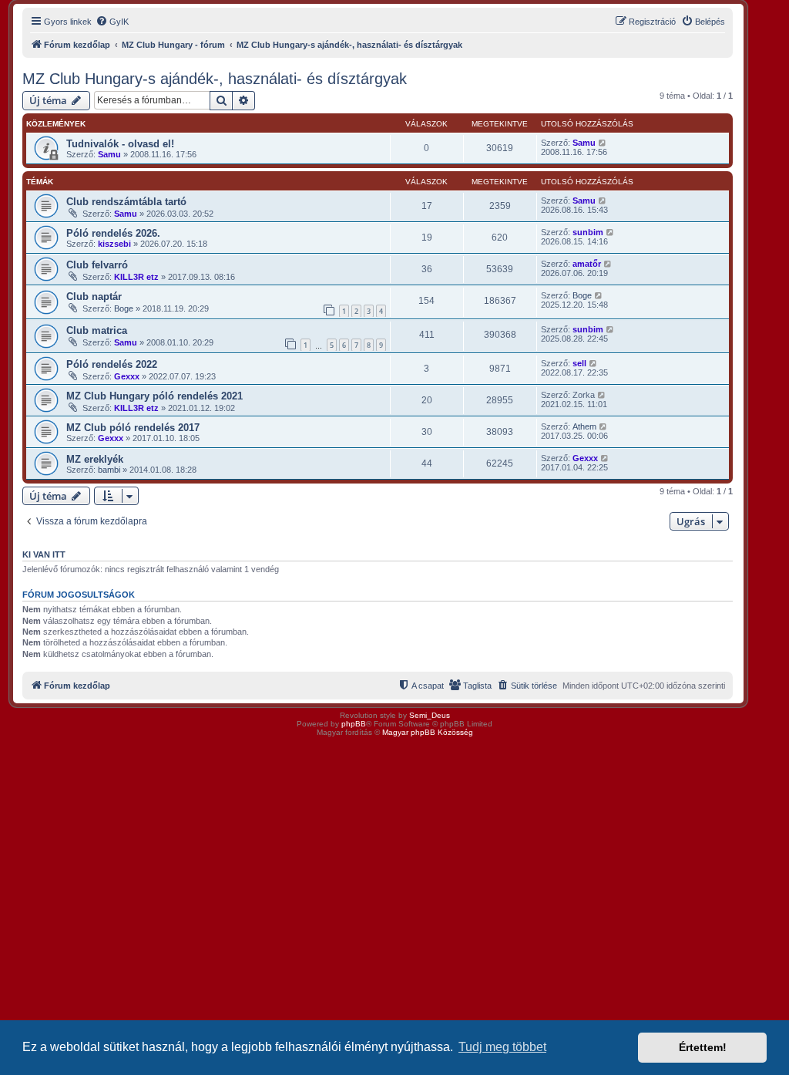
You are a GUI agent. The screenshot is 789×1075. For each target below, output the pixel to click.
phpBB (353, 723)
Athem (584, 426)
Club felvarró (97, 265)
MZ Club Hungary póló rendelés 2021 (154, 396)
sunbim (587, 232)
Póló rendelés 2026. (113, 233)
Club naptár (94, 296)
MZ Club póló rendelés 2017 (133, 427)
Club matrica (96, 330)
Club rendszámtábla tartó (126, 201)
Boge (123, 308)
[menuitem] (112, 21)
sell (579, 363)
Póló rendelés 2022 (111, 364)
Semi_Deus (429, 715)
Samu (109, 154)
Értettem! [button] (703, 1047)
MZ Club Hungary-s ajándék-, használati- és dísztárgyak (214, 78)
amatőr (586, 263)
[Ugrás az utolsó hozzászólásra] (603, 142)
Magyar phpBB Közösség (427, 732)
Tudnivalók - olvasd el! (120, 144)
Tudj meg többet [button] (502, 1046)
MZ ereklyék (94, 459)
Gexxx (126, 376)
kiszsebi (114, 243)
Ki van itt (43, 554)
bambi (109, 469)
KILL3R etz (136, 276)
